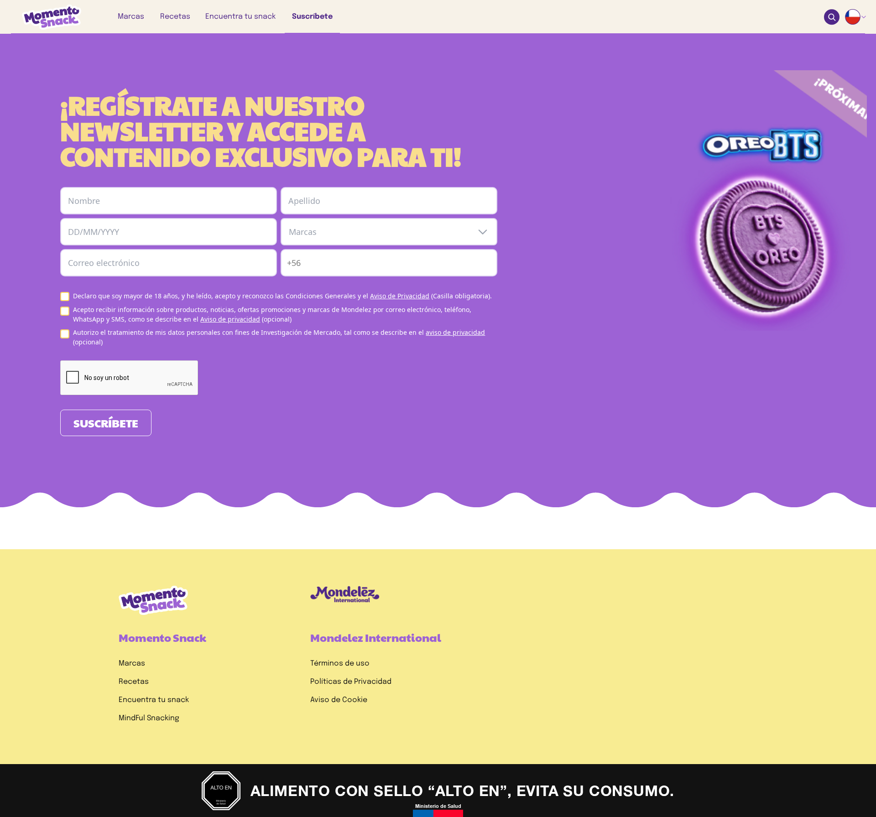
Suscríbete (105, 423)
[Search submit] (832, 17)
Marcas (132, 663)
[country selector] (856, 16)
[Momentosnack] (45, 17)
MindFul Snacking (149, 718)
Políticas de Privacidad (350, 682)
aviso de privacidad (455, 332)
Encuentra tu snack (154, 700)
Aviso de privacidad (230, 319)
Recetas (134, 682)
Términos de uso (340, 663)
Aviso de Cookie (338, 700)
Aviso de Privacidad (399, 295)
